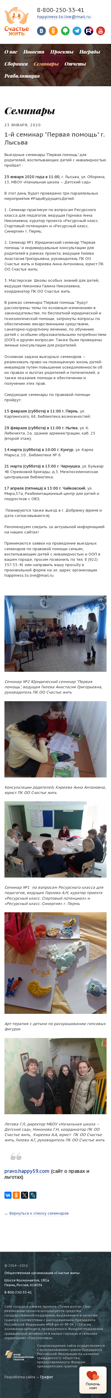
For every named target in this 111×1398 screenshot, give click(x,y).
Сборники (16, 64)
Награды (89, 52)
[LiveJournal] (32, 1195)
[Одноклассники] (16, 1195)
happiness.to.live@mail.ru (64, 16)
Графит (46, 1377)
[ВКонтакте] (8, 1195)
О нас (10, 52)
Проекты (61, 52)
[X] (24, 1195)
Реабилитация (22, 76)
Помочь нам (93, 1386)
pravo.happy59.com (26, 1171)
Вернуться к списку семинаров (39, 1213)
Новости (33, 52)
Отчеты (75, 64)
